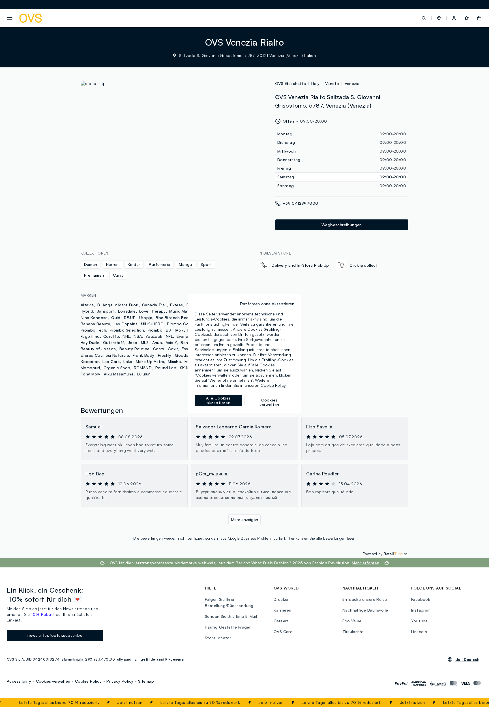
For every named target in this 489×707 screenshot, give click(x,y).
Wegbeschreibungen (341, 224)
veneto (332, 83)
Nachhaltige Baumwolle (365, 610)
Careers (281, 620)
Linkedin (419, 631)
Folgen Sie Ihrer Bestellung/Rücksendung (229, 602)
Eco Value (352, 620)
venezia (352, 83)
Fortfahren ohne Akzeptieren (267, 303)
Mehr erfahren (365, 562)
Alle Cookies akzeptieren (218, 400)
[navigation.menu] (10, 18)
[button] (439, 18)
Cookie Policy (88, 681)
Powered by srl (385, 554)
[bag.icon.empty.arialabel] (479, 18)
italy (315, 83)
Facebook (420, 599)
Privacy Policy (120, 681)
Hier (291, 538)
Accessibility (19, 681)
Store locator (218, 637)
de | (467, 659)
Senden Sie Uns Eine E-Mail (231, 616)
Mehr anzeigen (244, 519)
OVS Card (283, 631)
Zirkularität (353, 631)
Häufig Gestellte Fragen (228, 627)
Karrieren (282, 610)
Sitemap (146, 681)
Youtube (419, 620)
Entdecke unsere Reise (364, 599)
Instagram (421, 610)
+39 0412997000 (300, 203)
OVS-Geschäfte (290, 83)
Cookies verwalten (53, 681)
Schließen (471, 702)
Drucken (282, 599)
